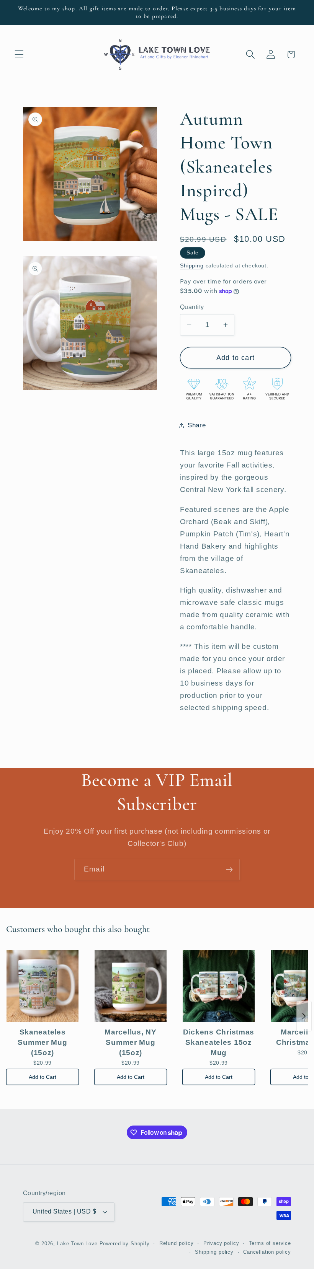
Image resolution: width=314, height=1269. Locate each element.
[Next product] (304, 1016)
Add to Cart (42, 1077)
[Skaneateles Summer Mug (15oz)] (42, 986)
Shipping (192, 265)
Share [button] (197, 425)
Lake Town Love (77, 1243)
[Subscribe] (229, 869)
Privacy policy (221, 1243)
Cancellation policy (267, 1252)
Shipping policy (214, 1252)
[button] (19, 54)
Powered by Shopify (125, 1243)
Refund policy (176, 1243)
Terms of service (270, 1243)
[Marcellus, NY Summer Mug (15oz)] (131, 986)
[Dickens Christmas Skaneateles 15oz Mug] (219, 986)
